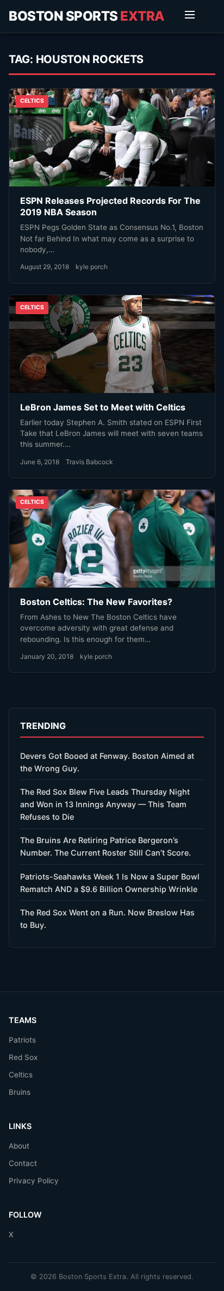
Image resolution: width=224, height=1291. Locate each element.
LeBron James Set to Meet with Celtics (102, 407)
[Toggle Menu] (189, 16)
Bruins (19, 1092)
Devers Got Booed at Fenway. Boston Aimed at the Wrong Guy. (107, 762)
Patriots (22, 1040)
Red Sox (23, 1057)
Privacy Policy (34, 1180)
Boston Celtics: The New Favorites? (96, 601)
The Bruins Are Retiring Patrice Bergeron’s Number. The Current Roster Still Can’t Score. (105, 846)
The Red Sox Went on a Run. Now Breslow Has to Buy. (107, 919)
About (19, 1146)
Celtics (21, 1074)
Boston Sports (87, 16)
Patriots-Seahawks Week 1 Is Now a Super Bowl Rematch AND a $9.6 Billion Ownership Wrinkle (110, 883)
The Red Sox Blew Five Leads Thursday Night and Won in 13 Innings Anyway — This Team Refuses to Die (105, 804)
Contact (23, 1163)
